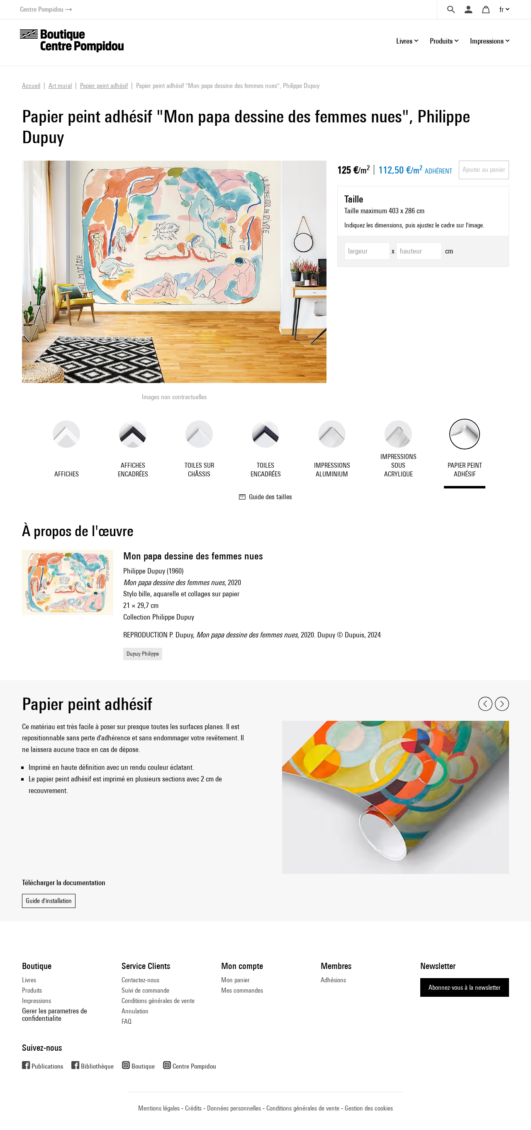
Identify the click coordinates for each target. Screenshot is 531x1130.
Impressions (36, 1001)
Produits (32, 990)
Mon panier (235, 980)
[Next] (502, 704)
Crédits (193, 1108)
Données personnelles (234, 1108)
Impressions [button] (487, 41)
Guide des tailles (270, 497)
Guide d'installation (49, 901)
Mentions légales (159, 1108)
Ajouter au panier (484, 169)
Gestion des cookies (369, 1108)
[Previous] (485, 704)
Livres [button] (404, 41)
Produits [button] (441, 41)
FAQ (127, 1021)
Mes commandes (242, 990)
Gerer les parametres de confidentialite (54, 1014)
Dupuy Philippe (143, 653)
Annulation (135, 1011)
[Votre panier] (486, 9)
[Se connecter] (468, 9)
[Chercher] (451, 9)
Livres (29, 980)
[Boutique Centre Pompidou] (72, 40)
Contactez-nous (140, 980)
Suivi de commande (145, 990)
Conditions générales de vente (158, 1001)
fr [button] (501, 9)
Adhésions (333, 980)
